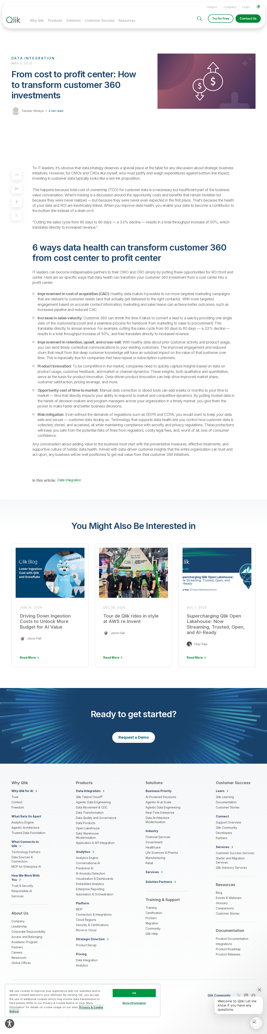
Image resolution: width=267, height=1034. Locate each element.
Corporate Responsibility (28, 931)
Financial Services (158, 837)
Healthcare (153, 847)
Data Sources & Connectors (22, 859)
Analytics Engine (22, 822)
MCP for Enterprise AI (26, 866)
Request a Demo (133, 737)
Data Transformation (90, 812)
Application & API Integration (95, 843)
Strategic (90, 939)
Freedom (17, 807)
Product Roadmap (228, 949)
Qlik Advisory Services (231, 867)
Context (16, 802)
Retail (149, 863)
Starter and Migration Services (230, 860)
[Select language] (258, 6)
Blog (219, 892)
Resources (126, 20)
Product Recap (86, 945)
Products (55, 20)
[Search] (199, 18)
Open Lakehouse (88, 828)
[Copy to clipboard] (16, 174)
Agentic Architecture (25, 827)
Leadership (19, 926)
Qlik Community (226, 827)
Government (154, 842)
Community (153, 928)
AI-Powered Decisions (161, 797)
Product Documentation (232, 938)
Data (88, 791)
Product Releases (228, 954)
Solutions (73, 20)
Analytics (82, 965)
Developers (224, 833)
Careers (17, 952)
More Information (134, 1003)
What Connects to (25, 844)
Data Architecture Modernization (157, 820)
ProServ (151, 918)
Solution (159, 882)
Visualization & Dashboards (94, 878)
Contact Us (248, 18)
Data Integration (69, 480)
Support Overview (228, 822)
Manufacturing (155, 858)
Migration (152, 923)
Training (151, 907)
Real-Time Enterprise (160, 812)
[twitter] (16, 215)
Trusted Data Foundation (28, 833)
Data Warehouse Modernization (87, 835)
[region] (82, 1000)
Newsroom (18, 957)
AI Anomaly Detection (90, 873)
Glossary (222, 903)
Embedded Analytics (90, 884)
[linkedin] (16, 188)
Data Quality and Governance (96, 818)
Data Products (85, 823)
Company (230, 7)
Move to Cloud (86, 930)
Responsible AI (21, 891)
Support (212, 7)
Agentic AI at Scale (158, 802)
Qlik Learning (225, 797)
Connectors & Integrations (94, 914)
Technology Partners (25, 852)
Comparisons (225, 908)
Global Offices (21, 963)
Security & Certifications (92, 925)
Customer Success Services (235, 853)
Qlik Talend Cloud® (89, 797)
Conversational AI (88, 863)
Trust (14, 797)
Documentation (226, 802)
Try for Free (220, 18)
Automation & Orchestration (94, 894)
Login (245, 7)
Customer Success (99, 20)
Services (17, 896)
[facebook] (16, 202)
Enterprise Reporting (90, 889)
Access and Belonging (26, 937)
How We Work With (25, 877)
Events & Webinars (229, 898)
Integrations (224, 944)
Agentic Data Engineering (93, 802)
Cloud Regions (86, 919)
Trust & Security (22, 885)
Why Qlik (37, 20)
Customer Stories (227, 807)
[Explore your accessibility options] (9, 1023)
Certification (154, 913)
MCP (79, 909)
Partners (17, 947)
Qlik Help (152, 933)
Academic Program (24, 942)
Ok (134, 993)
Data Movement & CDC (91, 807)
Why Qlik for (22, 791)
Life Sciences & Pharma (162, 852)
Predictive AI (84, 868)
